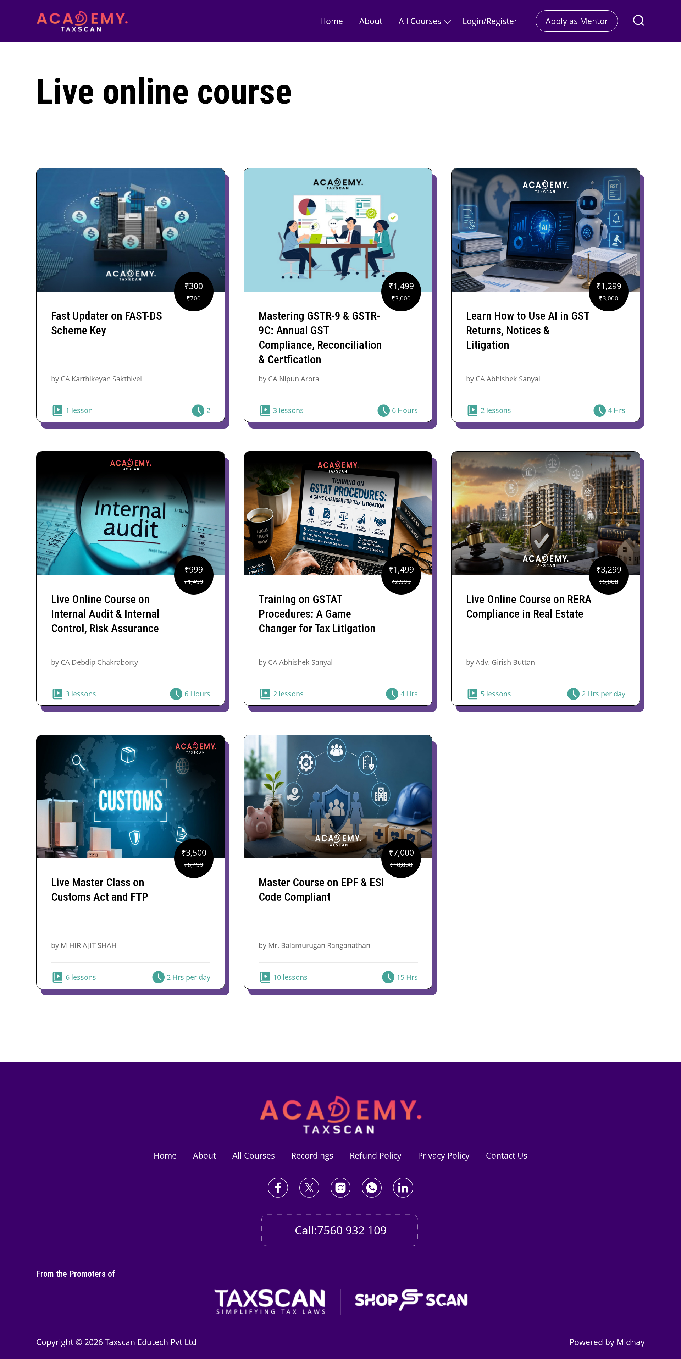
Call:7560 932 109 (341, 1230)
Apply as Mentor (577, 21)
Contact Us (506, 1155)
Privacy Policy (444, 1155)
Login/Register (490, 21)
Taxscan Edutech (136, 1342)
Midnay (630, 1342)
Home (331, 21)
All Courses (420, 21)
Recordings (312, 1155)
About (370, 21)
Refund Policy (376, 1155)
